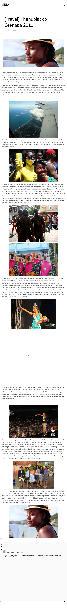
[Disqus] (33, 571)
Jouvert (4, 140)
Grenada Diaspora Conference (39, 440)
